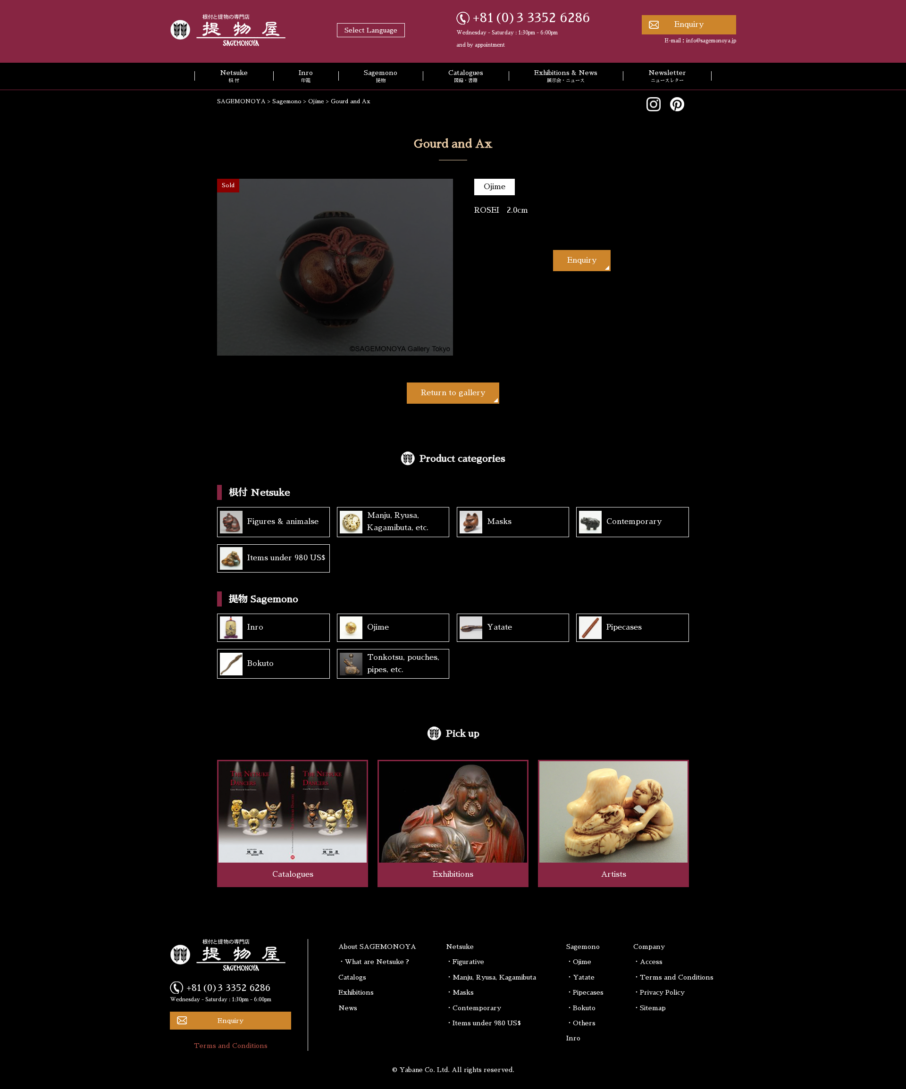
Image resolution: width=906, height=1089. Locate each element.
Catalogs (352, 977)
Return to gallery (453, 393)
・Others (581, 1023)
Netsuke (234, 76)
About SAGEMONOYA (377, 946)
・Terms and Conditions (673, 977)
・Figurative (465, 961)
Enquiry (689, 24)
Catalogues (465, 76)
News (347, 1008)
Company (649, 946)
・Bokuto (581, 1008)
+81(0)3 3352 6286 (531, 18)
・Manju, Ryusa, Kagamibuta (491, 977)
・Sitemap (649, 1008)
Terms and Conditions (231, 1045)
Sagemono (380, 76)
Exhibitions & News (565, 76)
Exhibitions (356, 992)
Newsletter (667, 76)
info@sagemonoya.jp (711, 40)
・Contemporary (473, 1008)
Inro (306, 76)
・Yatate (580, 977)
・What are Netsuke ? (373, 961)
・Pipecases (585, 992)
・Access (648, 961)
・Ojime (578, 961)
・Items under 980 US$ (483, 1023)
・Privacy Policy (659, 992)
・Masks (460, 992)
